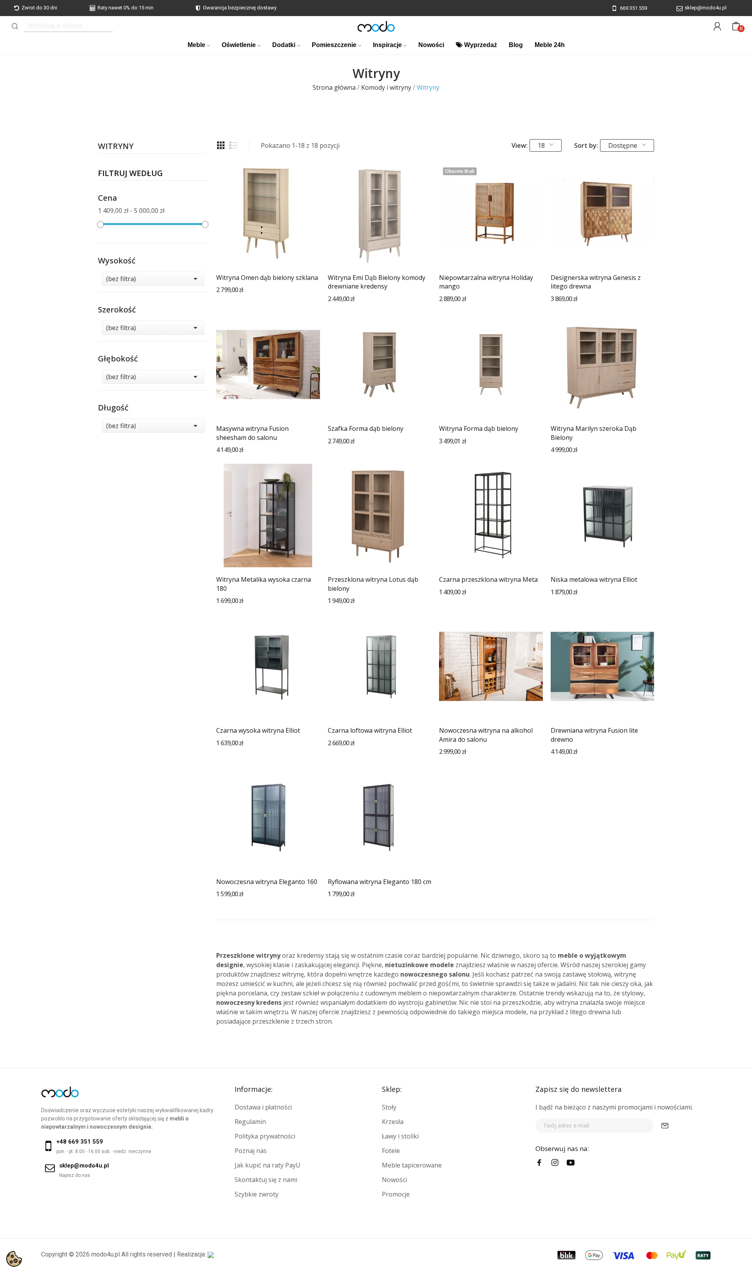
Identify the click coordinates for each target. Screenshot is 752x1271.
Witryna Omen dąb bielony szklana (267, 277)
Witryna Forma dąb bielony (478, 428)
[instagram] (555, 1162)
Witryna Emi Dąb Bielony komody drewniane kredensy (376, 282)
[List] (233, 145)
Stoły (389, 1107)
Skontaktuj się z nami (266, 1179)
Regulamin (250, 1121)
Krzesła (392, 1121)
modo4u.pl (105, 1254)
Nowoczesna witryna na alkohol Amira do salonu (486, 734)
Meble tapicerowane (412, 1165)
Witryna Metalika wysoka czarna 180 (263, 583)
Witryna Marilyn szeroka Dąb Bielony (593, 432)
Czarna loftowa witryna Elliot (370, 730)
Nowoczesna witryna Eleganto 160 (266, 881)
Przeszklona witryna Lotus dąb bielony (373, 583)
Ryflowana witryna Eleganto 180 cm (379, 881)
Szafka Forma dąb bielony (365, 428)
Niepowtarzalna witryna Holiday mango (486, 282)
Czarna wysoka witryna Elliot (258, 730)
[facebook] (539, 1162)
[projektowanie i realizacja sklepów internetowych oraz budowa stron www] (211, 1254)
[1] (665, 1125)
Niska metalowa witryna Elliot (594, 579)
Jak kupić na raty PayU (267, 1165)
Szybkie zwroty (256, 1194)
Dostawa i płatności (263, 1107)
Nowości (394, 1179)
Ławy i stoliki (400, 1136)
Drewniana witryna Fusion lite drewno (594, 734)
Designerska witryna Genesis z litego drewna (596, 282)
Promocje (396, 1194)
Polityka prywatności (265, 1136)
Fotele (391, 1150)
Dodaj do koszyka (268, 250)
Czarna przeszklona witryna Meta (488, 579)
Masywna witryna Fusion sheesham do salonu (252, 432)
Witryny (116, 146)
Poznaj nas (251, 1150)
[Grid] (221, 145)
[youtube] (571, 1162)
